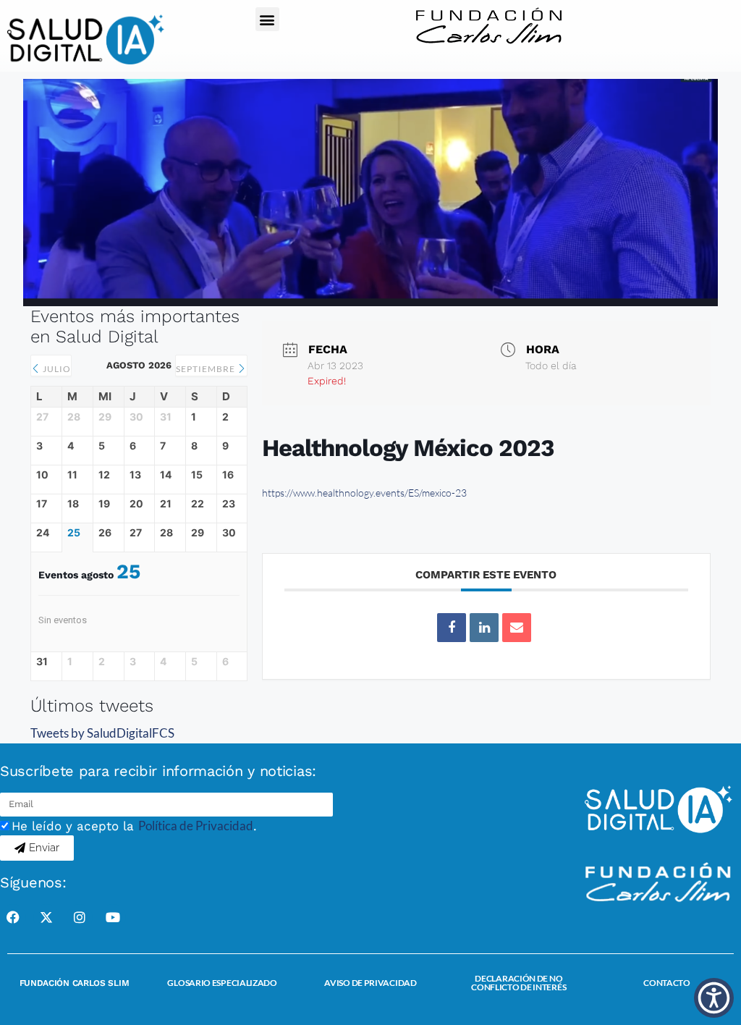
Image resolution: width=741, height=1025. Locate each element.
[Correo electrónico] (516, 627)
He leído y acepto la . (134, 826)
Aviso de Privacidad (370, 982)
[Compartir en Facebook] (451, 627)
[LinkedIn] (484, 627)
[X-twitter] (46, 917)
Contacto (666, 982)
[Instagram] (80, 917)
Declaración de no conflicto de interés (518, 982)
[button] (267, 19)
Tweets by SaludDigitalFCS (102, 733)
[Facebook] (13, 917)
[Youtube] (113, 917)
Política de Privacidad (195, 825)
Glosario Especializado (221, 982)
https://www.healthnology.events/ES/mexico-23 (364, 492)
